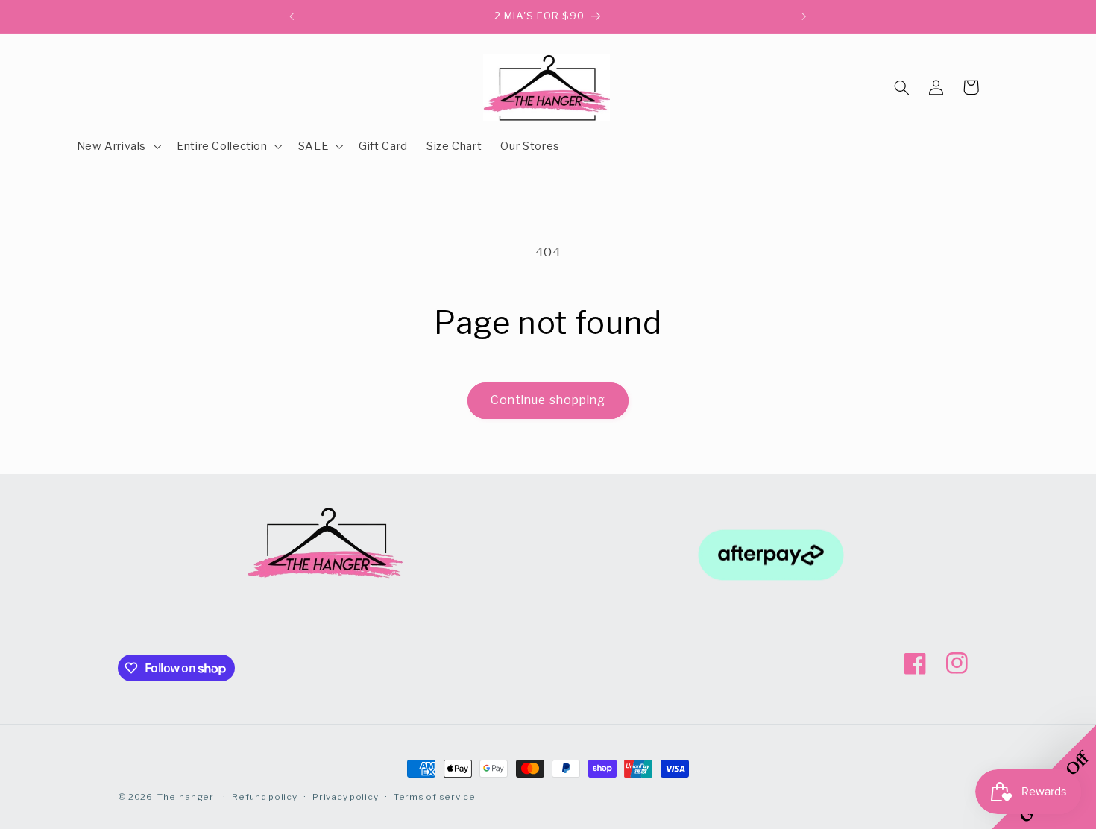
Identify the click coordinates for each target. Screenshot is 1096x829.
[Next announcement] (803, 16)
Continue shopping (548, 400)
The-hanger (185, 797)
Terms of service (435, 797)
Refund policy (264, 797)
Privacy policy (345, 797)
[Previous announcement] (292, 16)
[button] (117, 146)
